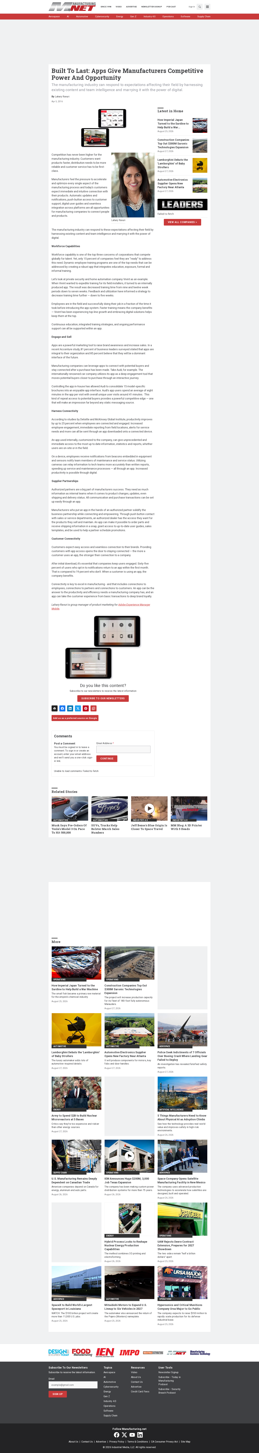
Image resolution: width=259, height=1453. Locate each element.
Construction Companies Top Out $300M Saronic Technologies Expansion (173, 143)
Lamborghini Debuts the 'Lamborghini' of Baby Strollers (173, 163)
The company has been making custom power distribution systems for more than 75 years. (129, 1188)
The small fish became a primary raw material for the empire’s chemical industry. (76, 995)
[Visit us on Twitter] (124, 1435)
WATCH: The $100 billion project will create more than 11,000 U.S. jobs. (75, 1315)
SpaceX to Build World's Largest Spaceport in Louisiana (72, 1306)
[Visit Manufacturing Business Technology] (200, 1352)
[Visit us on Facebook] (116, 1435)
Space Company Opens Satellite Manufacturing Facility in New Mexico (182, 1180)
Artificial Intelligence (171, 1109)
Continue (106, 758)
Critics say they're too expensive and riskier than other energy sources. (75, 1125)
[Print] (55, 708)
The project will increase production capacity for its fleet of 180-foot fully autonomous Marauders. (128, 1001)
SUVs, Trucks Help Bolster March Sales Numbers (105, 829)
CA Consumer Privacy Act (164, 1441)
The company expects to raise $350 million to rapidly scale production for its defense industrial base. (182, 1316)
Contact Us (87, 1441)
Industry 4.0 (140, 820)
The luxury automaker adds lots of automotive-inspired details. (70, 1062)
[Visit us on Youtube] (132, 1435)
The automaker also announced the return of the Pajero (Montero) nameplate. (128, 1315)
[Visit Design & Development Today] (59, 1352)
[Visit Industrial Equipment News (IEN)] (105, 1352)
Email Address (105, 743)
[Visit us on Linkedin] (140, 1435)
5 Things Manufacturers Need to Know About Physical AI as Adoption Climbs (182, 1117)
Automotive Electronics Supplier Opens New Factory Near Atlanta (173, 183)
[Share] (62, 708)
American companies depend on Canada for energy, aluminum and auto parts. (75, 1188)
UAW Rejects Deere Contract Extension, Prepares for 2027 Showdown (176, 1245)
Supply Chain (60, 1172)
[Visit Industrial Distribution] (153, 1352)
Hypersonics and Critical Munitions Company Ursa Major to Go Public (180, 1306)
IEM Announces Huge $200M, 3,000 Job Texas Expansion (126, 1180)
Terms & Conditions (137, 1441)
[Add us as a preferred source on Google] (94, 708)
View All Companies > (182, 222)
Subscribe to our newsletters (103, 698)
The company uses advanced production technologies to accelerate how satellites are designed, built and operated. (182, 1190)
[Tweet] (78, 708)
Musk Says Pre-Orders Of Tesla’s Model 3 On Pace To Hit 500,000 (69, 829)
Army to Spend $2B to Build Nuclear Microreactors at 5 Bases (74, 1117)
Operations (59, 979)
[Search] (200, 7)
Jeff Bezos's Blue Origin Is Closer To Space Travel (149, 827)
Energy (57, 1109)
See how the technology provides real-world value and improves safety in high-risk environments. (181, 1127)
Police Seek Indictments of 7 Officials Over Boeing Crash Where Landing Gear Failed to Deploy (182, 1056)
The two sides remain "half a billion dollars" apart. (176, 1255)
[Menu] (207, 7)
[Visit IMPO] (129, 1352)
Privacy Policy (116, 1441)
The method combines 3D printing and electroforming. (125, 1255)
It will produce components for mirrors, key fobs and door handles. (127, 1062)
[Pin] (86, 708)
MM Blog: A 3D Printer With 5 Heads (186, 827)
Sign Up (58, 1394)
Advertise (101, 1441)
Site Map (185, 1441)
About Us (73, 1441)
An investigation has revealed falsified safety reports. (182, 1066)
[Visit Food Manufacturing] (82, 1352)
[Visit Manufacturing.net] (176, 1352)
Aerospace (164, 1046)
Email (51, 1379)
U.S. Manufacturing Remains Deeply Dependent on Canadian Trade (74, 1180)
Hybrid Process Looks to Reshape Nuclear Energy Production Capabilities (125, 1245)
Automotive (60, 820)
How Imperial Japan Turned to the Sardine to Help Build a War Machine (173, 123)
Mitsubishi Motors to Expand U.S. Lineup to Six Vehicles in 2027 (125, 1306)
